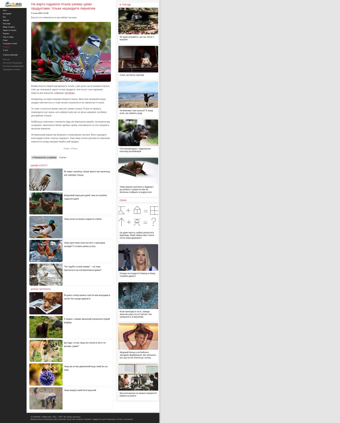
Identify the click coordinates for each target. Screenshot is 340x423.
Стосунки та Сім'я (10, 44)
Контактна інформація (12, 63)
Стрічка (62, 157)
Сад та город (8, 37)
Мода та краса (9, 27)
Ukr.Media (70, 93)
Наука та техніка (9, 30)
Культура (6, 24)
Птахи (74, 148)
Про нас (6, 59)
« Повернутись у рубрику (44, 157)
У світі (5, 50)
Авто (5, 10)
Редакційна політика (11, 69)
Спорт (5, 40)
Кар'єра (6, 20)
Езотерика (7, 14)
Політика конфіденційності (14, 66)
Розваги (6, 34)
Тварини (6, 47)
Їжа (4, 17)
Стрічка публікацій (10, 55)
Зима (67, 148)
